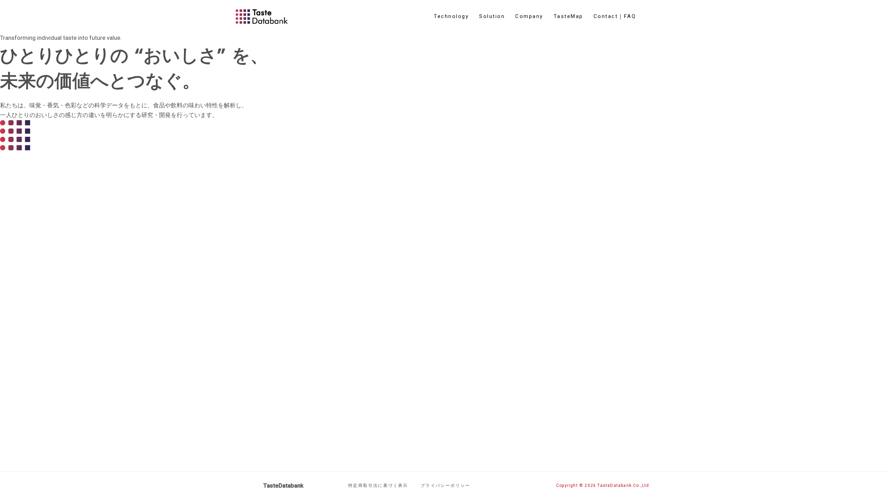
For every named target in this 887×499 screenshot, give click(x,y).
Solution (492, 16)
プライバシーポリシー (446, 485)
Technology (451, 16)
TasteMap (568, 16)
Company (529, 16)
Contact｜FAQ (615, 16)
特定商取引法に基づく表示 (378, 485)
